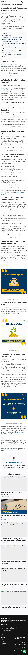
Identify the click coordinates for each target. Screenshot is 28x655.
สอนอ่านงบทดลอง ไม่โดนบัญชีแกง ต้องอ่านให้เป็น (13, 516)
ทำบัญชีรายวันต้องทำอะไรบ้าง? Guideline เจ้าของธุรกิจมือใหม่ (12, 493)
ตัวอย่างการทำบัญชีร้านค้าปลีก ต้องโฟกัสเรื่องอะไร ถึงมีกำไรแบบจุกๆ (14, 585)
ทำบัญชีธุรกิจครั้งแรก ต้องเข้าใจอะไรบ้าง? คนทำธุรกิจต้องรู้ (13, 608)
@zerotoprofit (9, 450)
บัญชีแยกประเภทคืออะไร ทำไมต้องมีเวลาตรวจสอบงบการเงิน (13, 562)
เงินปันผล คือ (4, 65)
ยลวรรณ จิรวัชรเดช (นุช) (14, 463)
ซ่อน (7, 33)
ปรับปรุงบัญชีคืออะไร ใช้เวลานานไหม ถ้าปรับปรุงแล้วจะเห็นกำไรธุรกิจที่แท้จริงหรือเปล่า (13, 539)
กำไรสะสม (3, 88)
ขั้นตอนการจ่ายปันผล (5, 145)
